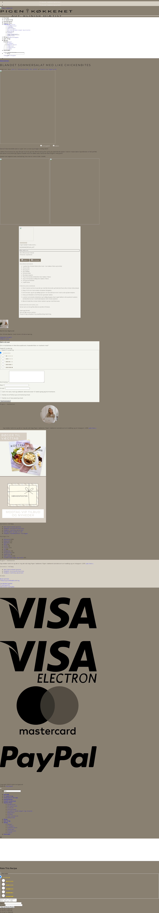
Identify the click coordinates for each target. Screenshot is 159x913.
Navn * (2, 903)
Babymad (11, 35)
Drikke (9, 33)
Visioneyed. (9, 786)
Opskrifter (8, 23)
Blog (6, 37)
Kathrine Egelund (48, 69)
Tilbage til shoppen (13, 37)
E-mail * (2, 905)
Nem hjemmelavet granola (12, 527)
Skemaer (10, 46)
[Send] (8, 55)
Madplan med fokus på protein (13, 530)
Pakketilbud (12, 44)
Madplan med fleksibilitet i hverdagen (16, 533)
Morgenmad (8, 552)
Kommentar (4, 382)
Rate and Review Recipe (7, 907)
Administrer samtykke (7, 587)
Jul (5, 549)
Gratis (9, 832)
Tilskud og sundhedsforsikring (9, 580)
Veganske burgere (6, 337)
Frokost (7, 60)
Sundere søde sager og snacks (18, 30)
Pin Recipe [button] (36, 260)
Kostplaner (8, 21)
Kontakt (7, 50)
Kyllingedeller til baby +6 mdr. (13, 532)
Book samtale (4, 579)
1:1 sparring (8, 20)
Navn (2, 385)
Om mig (7, 39)
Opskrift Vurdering (6, 348)
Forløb (6, 18)
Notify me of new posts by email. (12, 398)
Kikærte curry (4, 339)
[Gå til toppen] (0, 788)
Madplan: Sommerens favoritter (14, 528)
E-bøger (10, 43)
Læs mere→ (92, 428)
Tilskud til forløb (11, 798)
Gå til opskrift (46, 146)
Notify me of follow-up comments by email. (16, 395)
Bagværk (7, 542)
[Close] (0, 872)
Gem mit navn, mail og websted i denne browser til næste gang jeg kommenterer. (28, 392)
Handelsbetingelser (6, 583)
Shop (6, 40)
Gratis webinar (10, 801)
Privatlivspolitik (5, 585)
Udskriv (56, 146)
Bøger (9, 42)
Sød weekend (12, 34)
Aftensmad (2, 60)
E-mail (2, 388)
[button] (7, 24)
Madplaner (11, 24)
